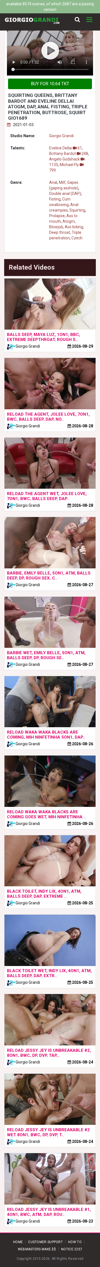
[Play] (50, 51)
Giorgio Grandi (61, 136)
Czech (76, 238)
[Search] (77, 19)
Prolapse (57, 216)
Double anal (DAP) (65, 193)
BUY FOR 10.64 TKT (50, 83)
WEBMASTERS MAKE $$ (37, 1249)
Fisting (55, 199)
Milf (62, 182)
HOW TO (75, 1242)
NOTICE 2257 (71, 1249)
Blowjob (56, 227)
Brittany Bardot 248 (68, 153)
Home (18, 1242)
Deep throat (59, 232)
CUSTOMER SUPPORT (45, 1242)
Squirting (77, 210)
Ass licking (74, 227)
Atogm (68, 221)
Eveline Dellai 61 (65, 148)
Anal (53, 182)
